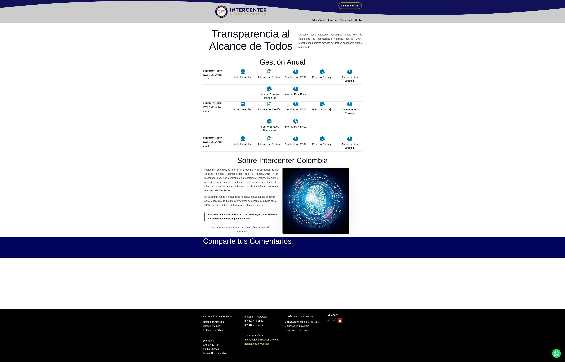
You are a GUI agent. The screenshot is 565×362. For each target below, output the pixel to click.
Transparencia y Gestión (351, 20)
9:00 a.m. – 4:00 (211, 330)
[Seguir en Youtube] (340, 320)
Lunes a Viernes (211, 326)
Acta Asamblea (243, 109)
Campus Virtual (350, 5)
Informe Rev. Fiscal (295, 126)
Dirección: (208, 340)
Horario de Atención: (213, 322)
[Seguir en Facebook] (328, 320)
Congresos (332, 20)
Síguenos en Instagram (297, 326)
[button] (556, 353)
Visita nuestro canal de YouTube (302, 322)
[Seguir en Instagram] (334, 320)
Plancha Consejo (322, 109)
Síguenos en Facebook (297, 330)
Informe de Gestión (269, 109)
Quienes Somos (318, 20)
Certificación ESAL (296, 109)
